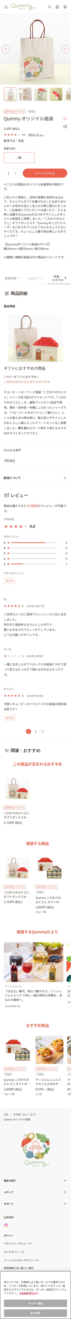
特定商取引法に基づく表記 (18, 1268)
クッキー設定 (35, 1303)
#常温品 (10, 460)
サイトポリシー (12, 1252)
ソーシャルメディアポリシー (20, 1260)
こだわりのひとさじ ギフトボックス (27, 382)
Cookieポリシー (29, 1293)
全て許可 (35, 1313)
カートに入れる (45, 173)
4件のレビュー (36, 134)
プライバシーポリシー (16, 1243)
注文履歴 (32, 506)
